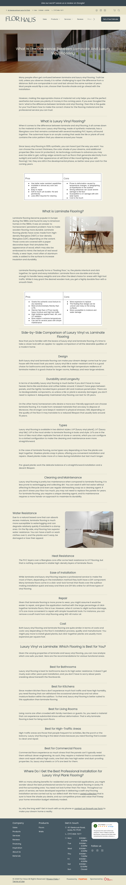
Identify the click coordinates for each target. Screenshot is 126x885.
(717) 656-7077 (58, 10)
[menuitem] (45, 19)
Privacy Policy (53, 879)
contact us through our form (88, 808)
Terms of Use (19, 881)
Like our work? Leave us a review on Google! (63, 3)
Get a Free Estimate (110, 19)
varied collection (88, 793)
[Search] (119, 10)
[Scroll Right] (93, 19)
